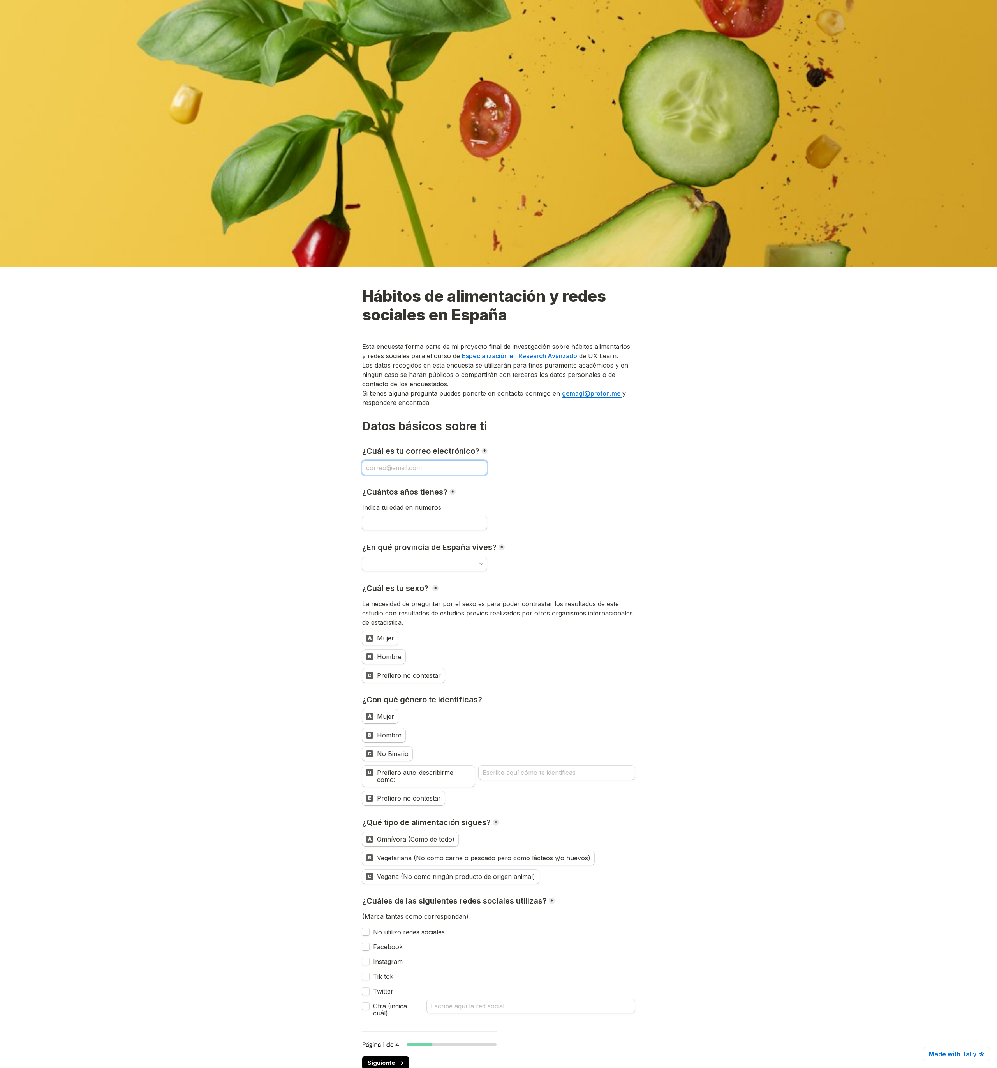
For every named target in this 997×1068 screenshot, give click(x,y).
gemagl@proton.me (592, 393)
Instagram (388, 961)
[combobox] (424, 564)
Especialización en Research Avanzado (519, 356)
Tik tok (383, 976)
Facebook (388, 946)
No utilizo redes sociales (409, 931)
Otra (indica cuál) (391, 1010)
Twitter (383, 991)
